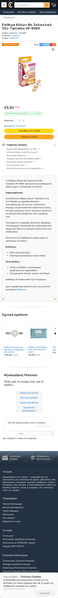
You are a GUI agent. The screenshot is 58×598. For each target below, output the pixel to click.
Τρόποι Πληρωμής (11, 511)
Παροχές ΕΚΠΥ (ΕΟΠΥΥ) (13, 546)
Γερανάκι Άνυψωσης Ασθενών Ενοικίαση (21, 571)
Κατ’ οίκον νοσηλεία (27, 12)
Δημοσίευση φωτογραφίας (29, 409)
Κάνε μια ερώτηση (29, 397)
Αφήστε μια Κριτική (29, 393)
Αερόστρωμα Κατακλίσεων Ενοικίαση (20, 568)
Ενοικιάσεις (8, 12)
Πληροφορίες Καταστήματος (43, 457)
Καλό (46, 426)
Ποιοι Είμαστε (9, 518)
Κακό (40, 426)
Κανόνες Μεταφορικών (13, 507)
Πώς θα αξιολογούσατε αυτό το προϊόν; (27, 422)
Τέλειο (49, 426)
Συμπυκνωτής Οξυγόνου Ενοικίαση (18, 561)
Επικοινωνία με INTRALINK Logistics (19, 543)
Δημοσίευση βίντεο (29, 402)
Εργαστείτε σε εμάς (12, 521)
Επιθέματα (15, 36)
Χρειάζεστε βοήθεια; (15, 457)
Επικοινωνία (8, 514)
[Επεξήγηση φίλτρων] (38, 149)
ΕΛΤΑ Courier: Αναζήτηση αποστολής (19, 539)
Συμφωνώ (45, 593)
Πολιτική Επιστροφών (12, 504)
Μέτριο (43, 426)
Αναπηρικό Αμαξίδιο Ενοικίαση (16, 564)
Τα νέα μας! (8, 536)
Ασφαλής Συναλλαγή (16, 126)
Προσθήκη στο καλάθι (29, 131)
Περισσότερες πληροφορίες (14, 589)
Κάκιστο (37, 426)
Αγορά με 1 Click (29, 136)
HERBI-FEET (14, 38)
